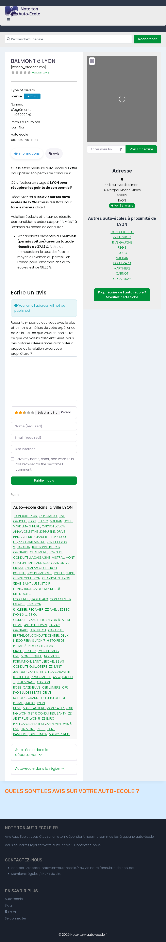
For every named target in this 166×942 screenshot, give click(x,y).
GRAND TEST (37, 697)
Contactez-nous (87, 845)
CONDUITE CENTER (45, 635)
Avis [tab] (56, 153)
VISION (59, 562)
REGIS (32, 521)
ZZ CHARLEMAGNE (31, 542)
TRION (27, 588)
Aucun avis (40, 72)
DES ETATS (33, 692)
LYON (11, 912)
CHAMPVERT (51, 578)
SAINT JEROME (43, 661)
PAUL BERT (44, 537)
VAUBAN (56, 521)
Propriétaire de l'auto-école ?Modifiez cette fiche (122, 295)
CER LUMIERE (51, 687)
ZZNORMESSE (41, 677)
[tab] (44, 752)
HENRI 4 (29, 537)
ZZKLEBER (37, 620)
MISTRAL (58, 557)
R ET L (41, 729)
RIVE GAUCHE (122, 242)
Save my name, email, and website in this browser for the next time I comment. (45, 464)
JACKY (30, 703)
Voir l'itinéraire (141, 149)
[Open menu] (8, 20)
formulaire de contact (117, 867)
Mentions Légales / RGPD (30, 873)
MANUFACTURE (34, 708)
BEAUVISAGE (26, 682)
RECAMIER (36, 609)
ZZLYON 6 (53, 620)
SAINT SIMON (38, 734)
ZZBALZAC (32, 568)
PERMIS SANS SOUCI (37, 562)
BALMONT (28, 729)
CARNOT (48, 526)
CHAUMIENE (38, 552)
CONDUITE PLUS (25, 516)
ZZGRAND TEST (33, 723)
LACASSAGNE (40, 557)
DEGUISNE (47, 531)
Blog (8, 905)
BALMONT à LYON (33, 61)
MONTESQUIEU (31, 656)
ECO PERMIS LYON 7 (30, 640)
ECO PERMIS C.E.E (39, 573)
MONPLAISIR (55, 708)
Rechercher (147, 39)
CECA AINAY (122, 278)
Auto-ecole (14, 899)
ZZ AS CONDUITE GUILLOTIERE (38, 664)
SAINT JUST (31, 583)
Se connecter (15, 918)
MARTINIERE (31, 526)
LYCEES (59, 573)
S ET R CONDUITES (41, 713)
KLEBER (22, 609)
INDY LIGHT (36, 645)
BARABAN (23, 547)
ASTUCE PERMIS (35, 625)
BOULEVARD (122, 263)
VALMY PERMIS (59, 734)
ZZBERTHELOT (39, 671)
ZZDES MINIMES (45, 588)
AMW (57, 677)
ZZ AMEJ (51, 609)
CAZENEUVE (31, 687)
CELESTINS (30, 531)
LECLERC (30, 651)
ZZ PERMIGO (48, 516)
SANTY (61, 713)
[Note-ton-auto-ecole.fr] (23, 11)
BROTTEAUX (39, 599)
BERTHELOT (38, 630)
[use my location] (120, 149)
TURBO (43, 521)
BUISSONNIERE (42, 547)
